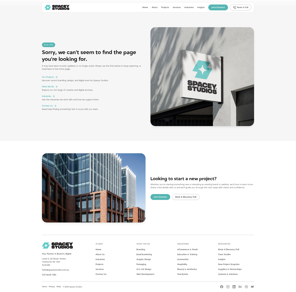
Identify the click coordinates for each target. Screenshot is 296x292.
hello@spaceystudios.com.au (55, 270)
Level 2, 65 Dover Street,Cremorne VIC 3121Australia (54, 262)
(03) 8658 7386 (49, 275)
